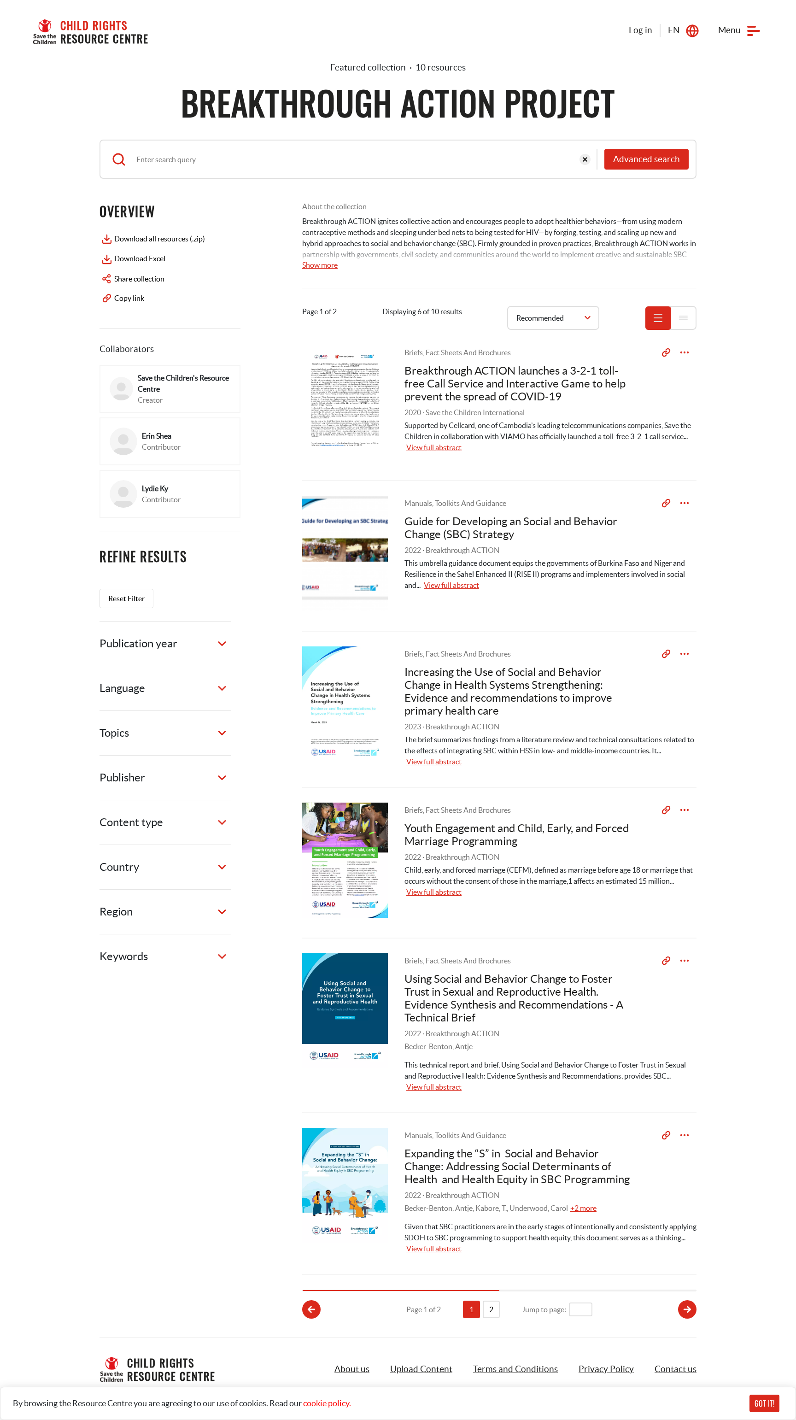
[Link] (666, 352)
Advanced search (646, 159)
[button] (421, 1369)
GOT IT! (764, 1403)
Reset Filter (126, 598)
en (673, 30)
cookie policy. (327, 1403)
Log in (640, 30)
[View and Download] (684, 352)
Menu (729, 30)
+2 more (583, 1208)
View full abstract (434, 447)
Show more (320, 265)
